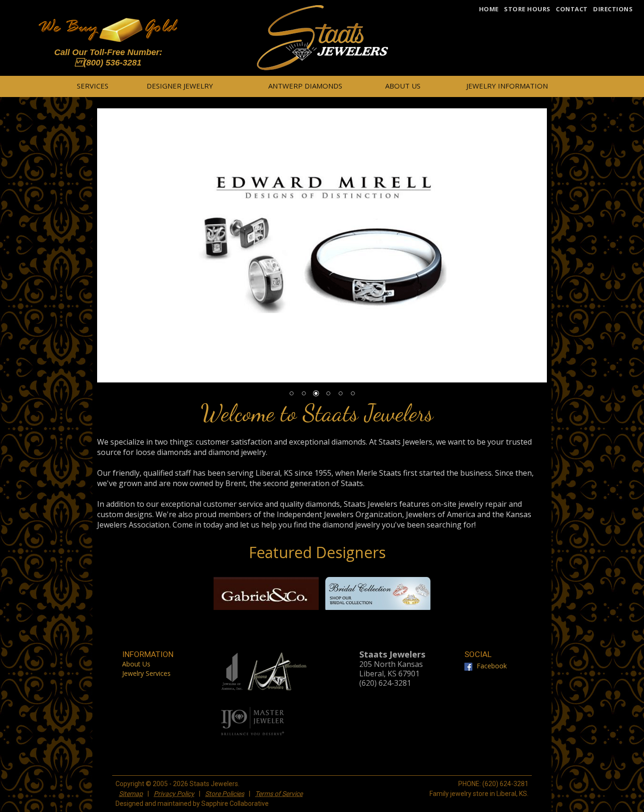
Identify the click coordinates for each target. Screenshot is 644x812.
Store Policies (224, 793)
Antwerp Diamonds (305, 85)
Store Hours (527, 9)
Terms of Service (279, 793)
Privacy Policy (174, 793)
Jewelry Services (146, 673)
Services (92, 85)
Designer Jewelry (180, 85)
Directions (613, 9)
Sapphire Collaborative (235, 803)
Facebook (490, 665)
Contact (572, 9)
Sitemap (131, 793)
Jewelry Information (507, 85)
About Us (403, 85)
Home (489, 9)
